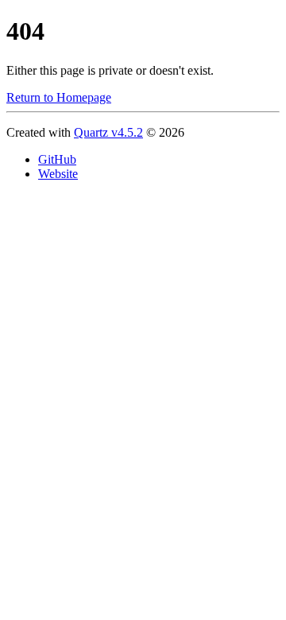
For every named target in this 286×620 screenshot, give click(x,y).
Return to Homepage (58, 97)
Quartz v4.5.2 (108, 132)
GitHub (57, 159)
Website (58, 173)
